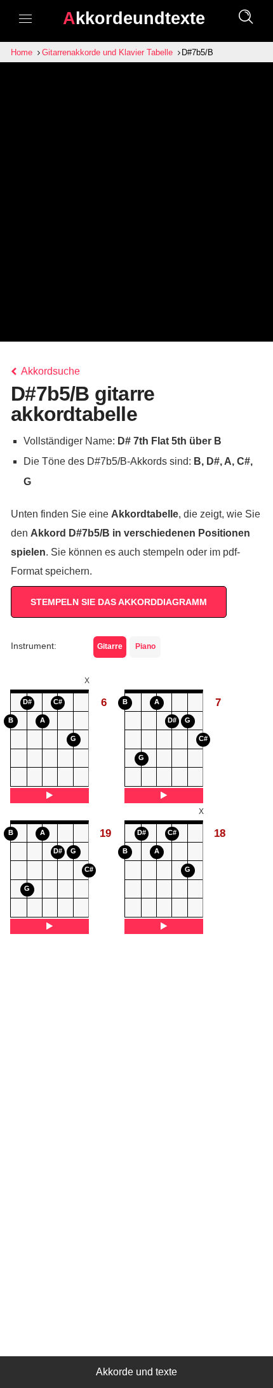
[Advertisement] (136, 205)
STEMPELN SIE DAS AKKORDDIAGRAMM (118, 602)
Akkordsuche (49, 371)
